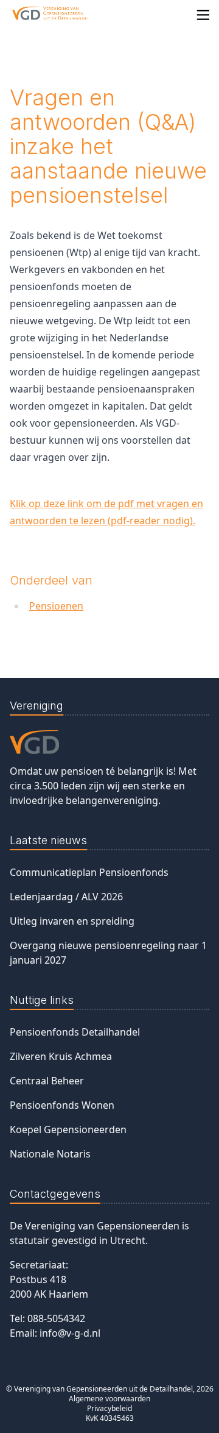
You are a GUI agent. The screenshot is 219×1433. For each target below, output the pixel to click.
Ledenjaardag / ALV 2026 (66, 896)
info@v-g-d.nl (70, 1333)
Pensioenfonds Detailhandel (75, 1032)
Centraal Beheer (47, 1080)
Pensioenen (56, 606)
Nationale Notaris (50, 1154)
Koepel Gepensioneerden (68, 1129)
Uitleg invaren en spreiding (72, 921)
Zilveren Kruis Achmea (61, 1056)
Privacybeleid (109, 1408)
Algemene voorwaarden (109, 1398)
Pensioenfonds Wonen (62, 1105)
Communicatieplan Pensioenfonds (89, 872)
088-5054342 (56, 1318)
